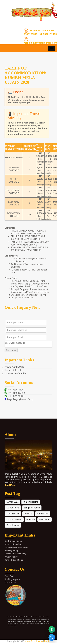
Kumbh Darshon (14, 519)
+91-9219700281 (16, 396)
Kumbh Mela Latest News (16, 547)
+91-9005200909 (39, 30)
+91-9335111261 (16, 389)
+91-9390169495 (47, 34)
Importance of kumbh (15, 373)
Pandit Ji (28, 513)
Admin (47, 641)
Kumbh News (13, 525)
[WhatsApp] (51, 629)
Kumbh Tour (43, 513)
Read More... (11, 485)
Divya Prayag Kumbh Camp (20, 399)
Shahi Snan (44, 519)
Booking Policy (11, 550)
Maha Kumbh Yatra (34, 641)
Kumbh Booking (30, 502)
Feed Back (10, 576)
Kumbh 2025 (13, 502)
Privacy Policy (11, 557)
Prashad (30, 519)
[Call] (51, 637)
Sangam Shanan (32, 507)
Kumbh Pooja (13, 507)
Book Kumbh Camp (13, 541)
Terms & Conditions (14, 560)
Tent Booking (13, 513)
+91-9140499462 (16, 393)
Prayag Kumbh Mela (14, 367)
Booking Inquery (12, 579)
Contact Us (10, 582)
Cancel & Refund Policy (15, 553)
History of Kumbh (13, 370)
